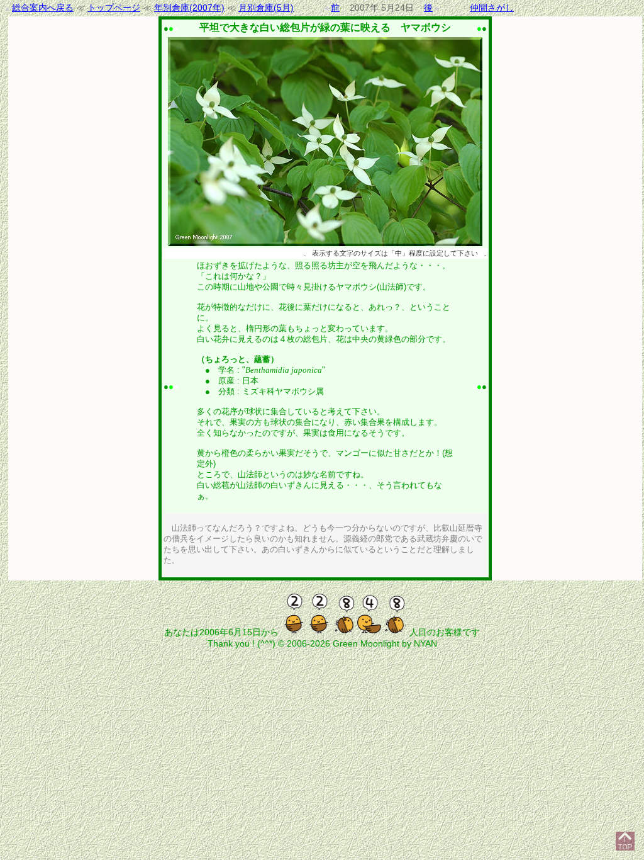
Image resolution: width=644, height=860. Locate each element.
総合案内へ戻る (43, 8)
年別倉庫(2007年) (189, 8)
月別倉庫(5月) (266, 8)
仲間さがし (492, 8)
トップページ (113, 8)
